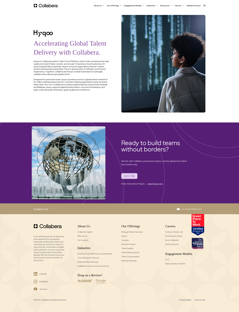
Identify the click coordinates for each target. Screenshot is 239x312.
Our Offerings (113, 5)
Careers (178, 5)
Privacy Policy (185, 300)
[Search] (204, 5)
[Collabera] (46, 5)
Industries (151, 5)
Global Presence (193, 5)
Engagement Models (133, 5)
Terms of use (199, 300)
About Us (98, 5)
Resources (165, 5)
